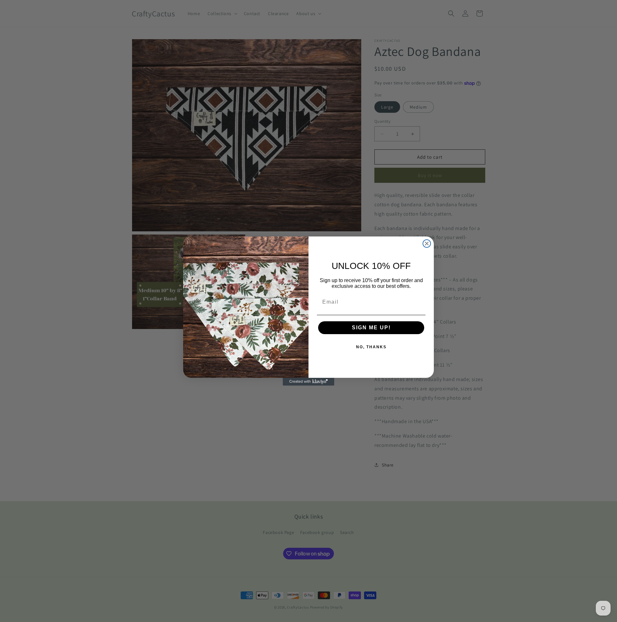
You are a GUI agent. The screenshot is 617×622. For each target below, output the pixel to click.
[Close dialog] (427, 243)
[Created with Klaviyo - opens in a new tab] (308, 382)
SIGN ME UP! (371, 327)
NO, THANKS (371, 347)
